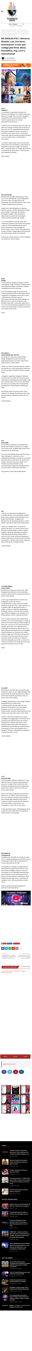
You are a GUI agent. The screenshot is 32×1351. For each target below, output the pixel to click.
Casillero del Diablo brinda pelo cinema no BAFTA (18, 1171)
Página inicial (5, 30)
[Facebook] (2, 948)
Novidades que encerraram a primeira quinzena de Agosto (18, 1280)
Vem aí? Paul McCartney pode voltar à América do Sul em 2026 (20, 1273)
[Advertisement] (16, 1021)
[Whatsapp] (9, 948)
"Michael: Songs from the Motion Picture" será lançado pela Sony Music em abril (18, 1162)
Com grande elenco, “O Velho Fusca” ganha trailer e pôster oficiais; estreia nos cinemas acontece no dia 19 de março (20, 1180)
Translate (20, 25)
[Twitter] (6, 948)
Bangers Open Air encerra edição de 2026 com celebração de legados (20, 1205)
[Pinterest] (13, 948)
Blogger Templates (15, 1305)
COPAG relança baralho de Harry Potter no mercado (19, 1190)
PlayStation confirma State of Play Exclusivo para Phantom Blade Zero (19, 1288)
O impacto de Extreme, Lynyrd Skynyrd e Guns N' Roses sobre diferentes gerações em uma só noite (19, 1223)
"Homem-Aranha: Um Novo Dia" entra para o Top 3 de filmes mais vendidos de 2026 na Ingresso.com (19, 1152)
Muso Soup (13, 30)
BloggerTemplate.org (16, 1307)
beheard (9, 943)
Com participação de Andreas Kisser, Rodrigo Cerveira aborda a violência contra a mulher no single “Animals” (19, 1298)
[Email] (16, 948)
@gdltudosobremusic (9, 1064)
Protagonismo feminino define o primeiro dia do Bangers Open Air (19, 1213)
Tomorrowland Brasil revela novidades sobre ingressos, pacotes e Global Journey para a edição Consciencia (20, 1264)
